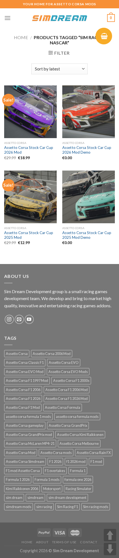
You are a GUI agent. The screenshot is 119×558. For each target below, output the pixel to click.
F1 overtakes (55, 470)
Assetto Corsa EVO (64, 362)
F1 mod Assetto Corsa (23, 470)
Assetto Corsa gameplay (25, 425)
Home (21, 37)
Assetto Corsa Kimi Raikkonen (80, 434)
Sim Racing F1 (67, 506)
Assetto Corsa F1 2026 (23, 398)
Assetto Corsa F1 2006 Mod (66, 389)
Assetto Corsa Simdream (25, 461)
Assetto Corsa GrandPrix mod (29, 434)
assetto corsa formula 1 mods (28, 416)
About (42, 542)
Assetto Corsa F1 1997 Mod (27, 380)
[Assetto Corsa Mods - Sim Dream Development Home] (59, 18)
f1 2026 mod (76, 461)
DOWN (110, 549)
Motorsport (52, 488)
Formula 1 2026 (18, 479)
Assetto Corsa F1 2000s (71, 380)
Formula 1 (78, 470)
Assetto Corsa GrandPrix (68, 425)
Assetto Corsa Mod (20, 452)
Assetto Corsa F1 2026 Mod (66, 398)
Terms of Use (64, 542)
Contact (88, 542)
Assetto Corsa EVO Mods (68, 371)
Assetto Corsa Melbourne (79, 443)
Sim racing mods (95, 506)
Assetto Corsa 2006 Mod (52, 353)
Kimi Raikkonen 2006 (22, 488)
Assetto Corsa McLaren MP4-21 (30, 443)
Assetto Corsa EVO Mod (24, 371)
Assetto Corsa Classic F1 (25, 362)
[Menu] (7, 18)
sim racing (44, 506)
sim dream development (67, 497)
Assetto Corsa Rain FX (94, 452)
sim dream (14, 497)
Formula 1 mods (47, 479)
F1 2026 (55, 461)
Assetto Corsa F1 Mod (23, 407)
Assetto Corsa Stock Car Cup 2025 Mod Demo (86, 235)
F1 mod (96, 461)
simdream (35, 497)
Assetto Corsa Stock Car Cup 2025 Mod (28, 235)
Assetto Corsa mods (56, 452)
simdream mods (18, 506)
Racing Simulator (78, 488)
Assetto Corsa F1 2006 (23, 389)
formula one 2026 (77, 479)
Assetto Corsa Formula (62, 407)
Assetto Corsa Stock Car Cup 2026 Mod (28, 150)
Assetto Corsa (17, 353)
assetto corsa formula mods (77, 416)
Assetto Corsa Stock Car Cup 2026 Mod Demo (86, 150)
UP (110, 535)
